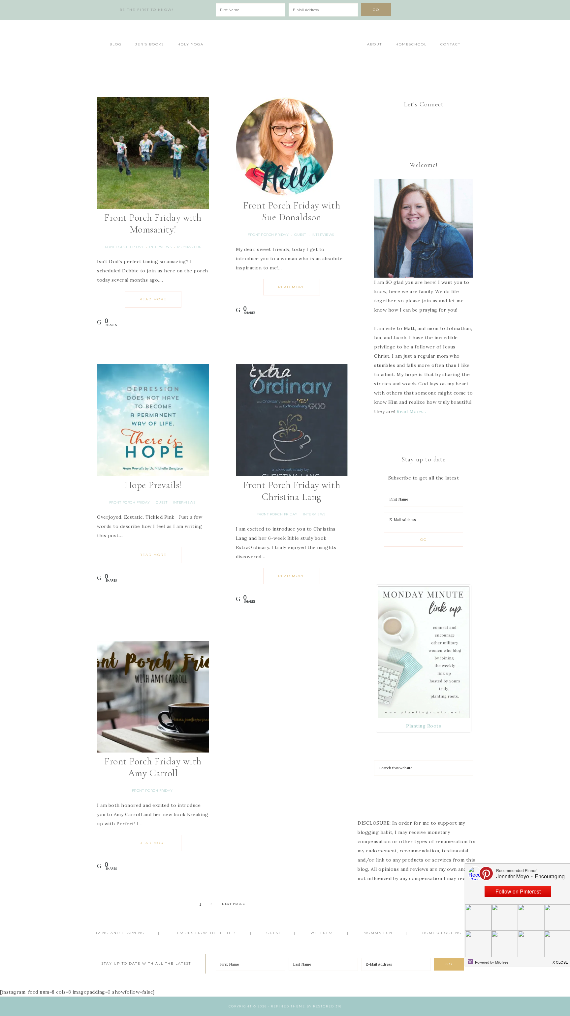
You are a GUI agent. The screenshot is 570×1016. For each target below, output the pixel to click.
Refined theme (288, 1006)
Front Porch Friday (123, 247)
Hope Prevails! (153, 485)
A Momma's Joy (285, 48)
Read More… (411, 411)
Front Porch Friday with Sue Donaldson (291, 211)
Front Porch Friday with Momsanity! (153, 223)
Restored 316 (327, 1006)
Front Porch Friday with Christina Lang (291, 491)
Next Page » (233, 904)
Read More (153, 299)
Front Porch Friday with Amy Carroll (153, 767)
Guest (300, 235)
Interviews (160, 247)
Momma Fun (189, 247)
